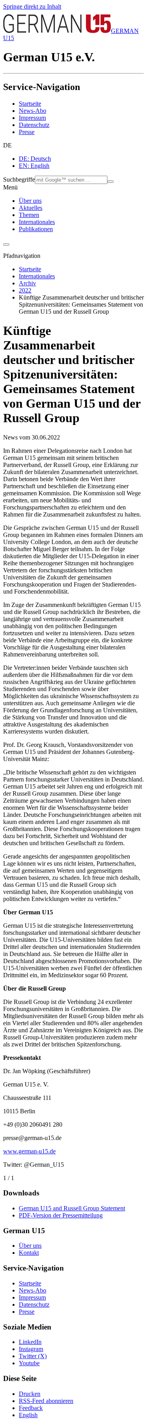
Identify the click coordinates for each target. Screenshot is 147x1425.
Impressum (32, 117)
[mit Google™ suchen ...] (110, 181)
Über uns (30, 200)
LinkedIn (30, 1342)
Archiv (27, 283)
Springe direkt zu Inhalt (32, 6)
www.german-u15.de (29, 1151)
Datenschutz (34, 124)
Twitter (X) (33, 1356)
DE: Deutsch (35, 158)
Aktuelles (30, 207)
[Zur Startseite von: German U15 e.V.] (57, 31)
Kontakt (29, 1252)
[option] (81, 158)
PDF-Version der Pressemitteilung (61, 1215)
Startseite (30, 103)
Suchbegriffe (19, 179)
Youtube (29, 1363)
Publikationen (36, 229)
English (28, 1415)
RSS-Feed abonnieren (46, 1400)
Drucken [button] (29, 1393)
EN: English (34, 165)
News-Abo (32, 110)
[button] (73, 145)
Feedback (31, 1408)
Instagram (31, 1349)
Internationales (37, 222)
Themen (29, 214)
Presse (26, 132)
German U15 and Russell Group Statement (72, 1208)
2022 (25, 290)
